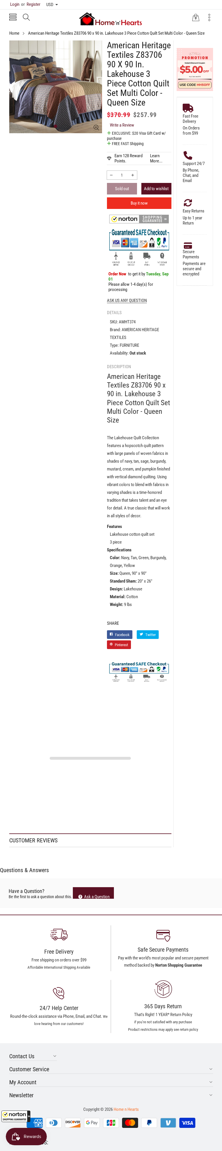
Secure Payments (191, 254)
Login (14, 4)
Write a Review (122, 125)
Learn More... (156, 158)
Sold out (122, 188)
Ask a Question (96, 896)
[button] (15, 1116)
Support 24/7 (194, 163)
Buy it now (139, 203)
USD (49, 4)
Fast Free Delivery (190, 119)
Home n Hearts (126, 1109)
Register (30, 4)
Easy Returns (193, 211)
